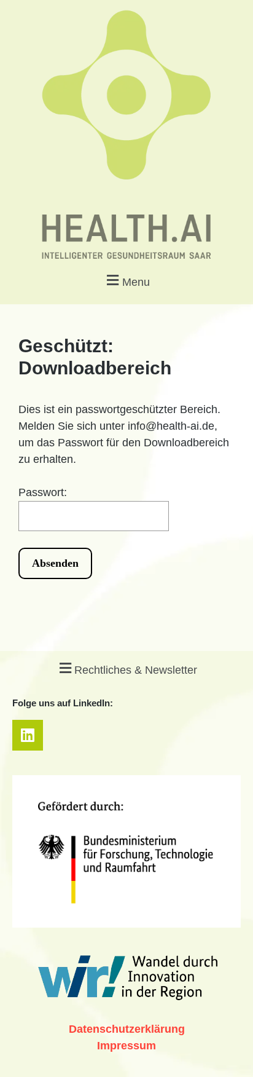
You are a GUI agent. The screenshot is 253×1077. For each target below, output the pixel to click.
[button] (126, 280)
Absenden (55, 563)
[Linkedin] (27, 735)
